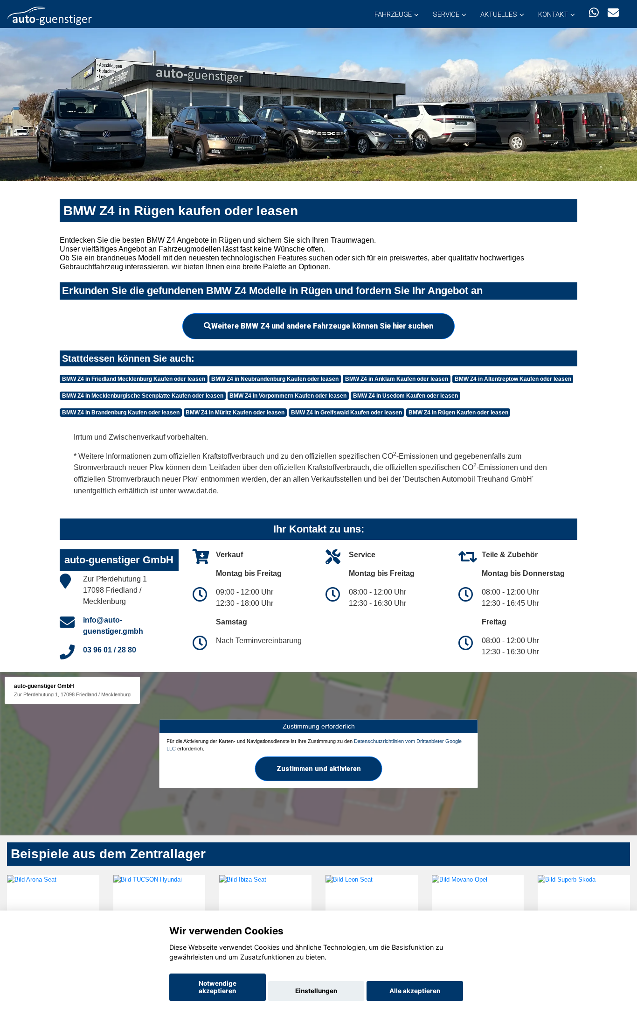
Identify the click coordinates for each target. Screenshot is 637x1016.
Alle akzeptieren (414, 991)
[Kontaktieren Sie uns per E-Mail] (613, 13)
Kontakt (553, 14)
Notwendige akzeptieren (217, 987)
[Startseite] (49, 15)
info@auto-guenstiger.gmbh (113, 625)
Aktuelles (498, 14)
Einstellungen (316, 991)
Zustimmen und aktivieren (319, 768)
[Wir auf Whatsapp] (594, 13)
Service (446, 14)
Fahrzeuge (393, 14)
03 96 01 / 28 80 (109, 650)
